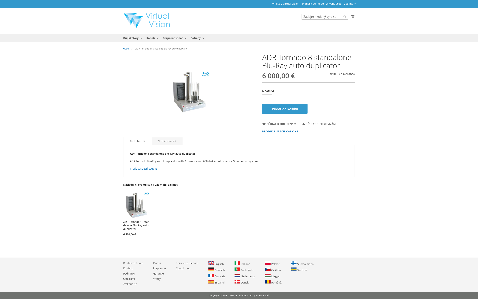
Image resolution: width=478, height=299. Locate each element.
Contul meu (183, 268)
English (219, 264)
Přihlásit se (309, 3)
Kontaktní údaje (133, 263)
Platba (157, 263)
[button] (350, 4)
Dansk (244, 282)
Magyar (276, 276)
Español (219, 282)
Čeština (276, 270)
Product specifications (280, 131)
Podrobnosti (137, 141)
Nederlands (248, 276)
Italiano (245, 264)
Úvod (126, 48)
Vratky (157, 279)
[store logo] (148, 20)
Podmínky (129, 273)
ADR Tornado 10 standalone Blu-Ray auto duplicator (136, 225)
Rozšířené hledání (187, 263)
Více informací (167, 141)
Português (247, 270)
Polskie (275, 264)
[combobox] (325, 17)
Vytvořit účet (333, 3)
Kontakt (128, 268)
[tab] (137, 141)
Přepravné (159, 268)
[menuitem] (131, 38)
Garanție (158, 273)
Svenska (302, 270)
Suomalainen (305, 264)
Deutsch (219, 270)
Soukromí (129, 279)
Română (276, 282)
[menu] (239, 38)
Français (219, 276)
